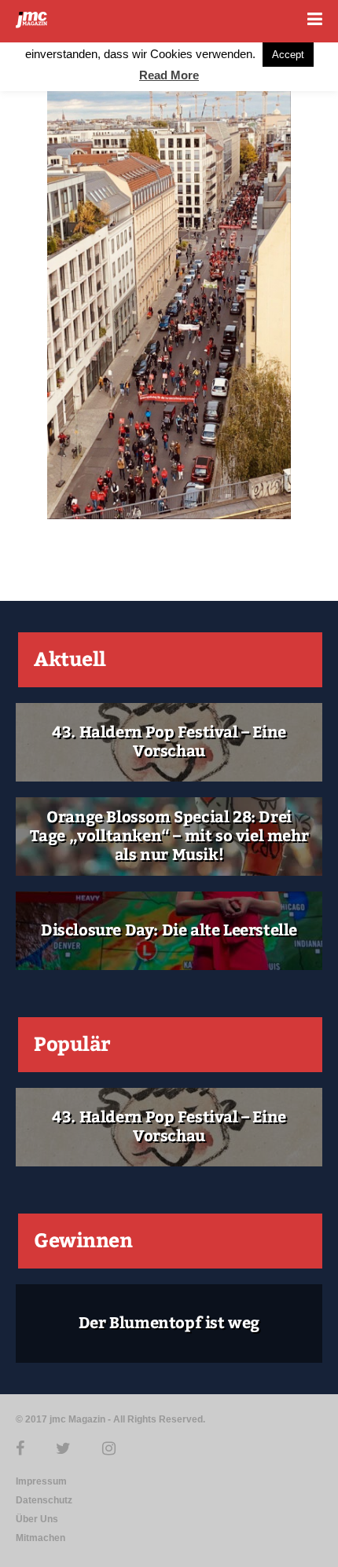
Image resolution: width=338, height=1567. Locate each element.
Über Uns (37, 1519)
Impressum (41, 1481)
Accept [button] (288, 54)
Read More (169, 75)
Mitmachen (40, 1537)
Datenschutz (44, 1500)
